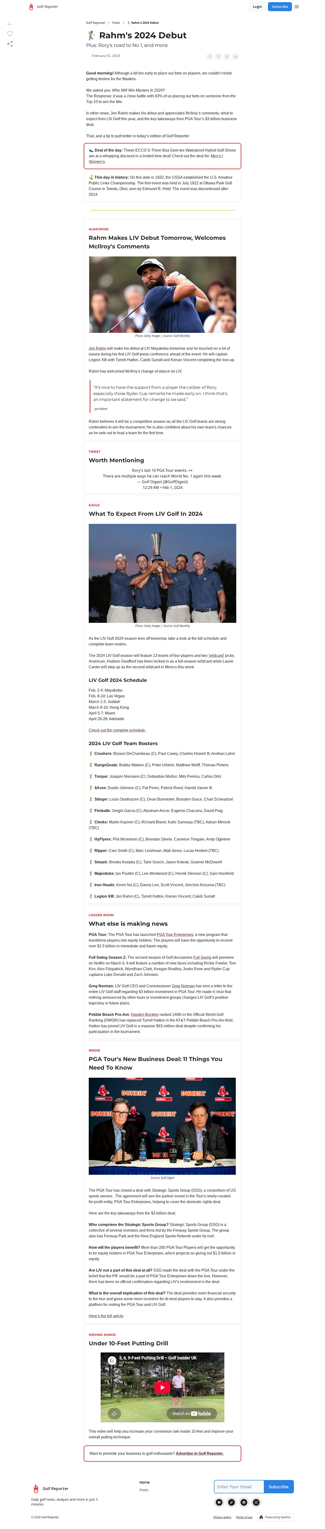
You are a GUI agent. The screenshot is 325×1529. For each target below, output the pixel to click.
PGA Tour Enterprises (175, 935)
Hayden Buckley (145, 1015)
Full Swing (202, 957)
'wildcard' (216, 656)
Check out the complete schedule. (117, 730)
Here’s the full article (106, 1316)
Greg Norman (183, 986)
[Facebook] (244, 1502)
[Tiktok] (231, 1502)
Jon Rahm (97, 348)
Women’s (97, 162)
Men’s (216, 156)
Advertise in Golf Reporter (199, 1453)
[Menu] (297, 6)
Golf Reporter (95, 23)
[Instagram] (256, 1502)
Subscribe (280, 6)
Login (257, 6)
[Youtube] (219, 1502)
